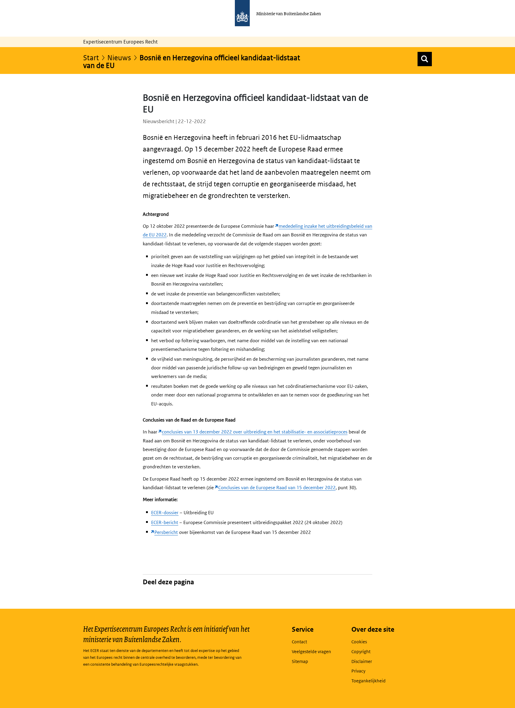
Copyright (360, 651)
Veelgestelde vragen (311, 651)
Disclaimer (361, 661)
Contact (299, 642)
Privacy (358, 671)
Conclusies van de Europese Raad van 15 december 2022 (277, 487)
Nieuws (119, 57)
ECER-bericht (164, 522)
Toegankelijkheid (368, 681)
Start (91, 57)
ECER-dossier (165, 512)
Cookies (359, 642)
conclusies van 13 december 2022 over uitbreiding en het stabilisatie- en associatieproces (255, 432)
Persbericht (166, 532)
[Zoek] (425, 59)
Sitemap (300, 661)
